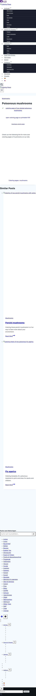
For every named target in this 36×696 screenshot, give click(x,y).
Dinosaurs (9, 24)
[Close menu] (0, 620)
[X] (4, 2)
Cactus (8, 41)
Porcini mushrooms (14, 323)
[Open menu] (2, 90)
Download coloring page (18, 124)
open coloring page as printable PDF (18, 117)
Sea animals (9, 17)
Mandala (7, 74)
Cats (8, 20)
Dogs (8, 22)
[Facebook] (1, 2)
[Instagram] (6, 2)
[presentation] (19, 253)
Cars (8, 46)
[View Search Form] (1, 84)
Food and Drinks (9, 55)
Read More (10, 336)
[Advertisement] (18, 158)
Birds (8, 15)
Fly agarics (10, 471)
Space (6, 60)
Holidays (5, 670)
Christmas (9, 64)
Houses (6, 76)
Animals (5, 625)
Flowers (8, 32)
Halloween (9, 67)
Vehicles (5, 654)
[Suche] (33, 534)
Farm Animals (10, 13)
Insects (8, 27)
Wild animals (10, 10)
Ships (8, 50)
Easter (8, 71)
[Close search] (1, 688)
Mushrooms (9, 39)
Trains (8, 53)
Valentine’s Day (10, 69)
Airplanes (9, 48)
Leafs (8, 36)
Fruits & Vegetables (11, 34)
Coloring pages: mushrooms (18, 180)
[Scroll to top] (2, 617)
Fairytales (7, 57)
